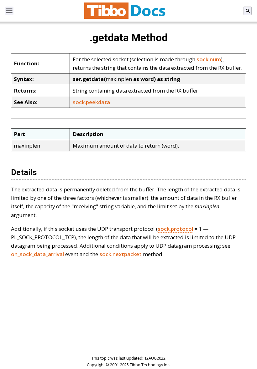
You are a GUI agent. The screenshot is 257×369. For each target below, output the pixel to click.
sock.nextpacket (120, 254)
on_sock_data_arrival (37, 254)
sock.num (209, 59)
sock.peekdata (91, 102)
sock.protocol (175, 228)
